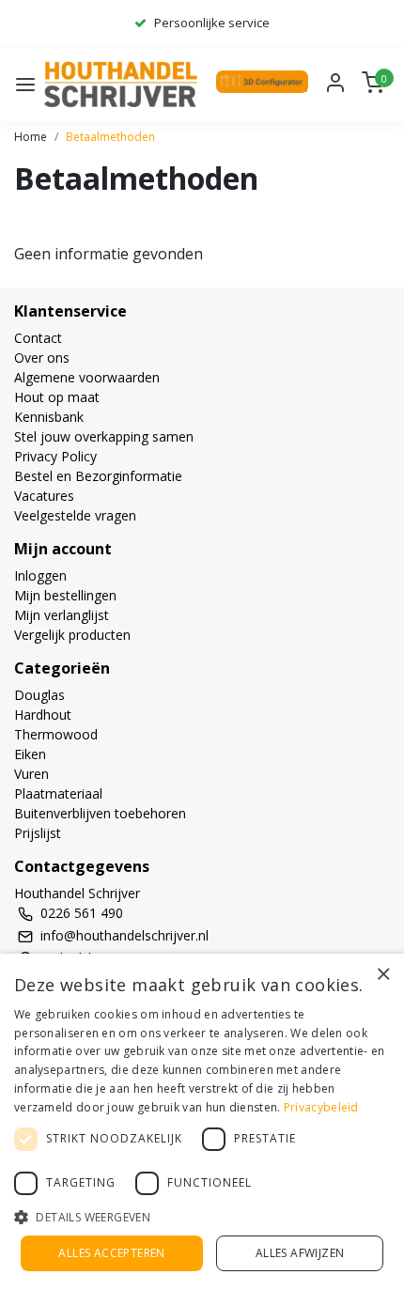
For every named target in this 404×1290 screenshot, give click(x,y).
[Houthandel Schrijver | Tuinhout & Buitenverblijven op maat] (123, 84)
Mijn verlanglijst (61, 615)
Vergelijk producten (72, 635)
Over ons (42, 357)
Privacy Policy (55, 456)
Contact (38, 338)
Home (30, 137)
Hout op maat (57, 397)
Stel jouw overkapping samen (104, 436)
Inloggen (40, 575)
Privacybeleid (321, 1107)
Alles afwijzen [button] (300, 1253)
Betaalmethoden (110, 137)
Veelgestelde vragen (75, 515)
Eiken (30, 754)
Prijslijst (37, 833)
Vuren (31, 774)
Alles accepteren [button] (111, 1253)
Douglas (39, 695)
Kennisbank (49, 417)
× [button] (383, 974)
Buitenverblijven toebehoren (100, 813)
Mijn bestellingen (65, 595)
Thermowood (56, 734)
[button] (202, 1216)
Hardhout (42, 714)
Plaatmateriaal (58, 793)
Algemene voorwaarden (87, 377)
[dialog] (202, 1122)
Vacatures (44, 496)
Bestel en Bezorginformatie (98, 476)
